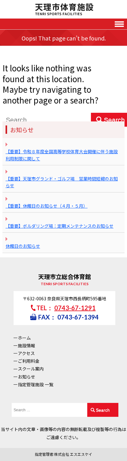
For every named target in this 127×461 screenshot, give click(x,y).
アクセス (26, 353)
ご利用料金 (28, 361)
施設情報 (26, 345)
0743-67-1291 (75, 307)
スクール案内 (31, 369)
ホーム (24, 338)
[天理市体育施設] (63, 9)
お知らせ (26, 377)
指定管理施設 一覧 (35, 384)
